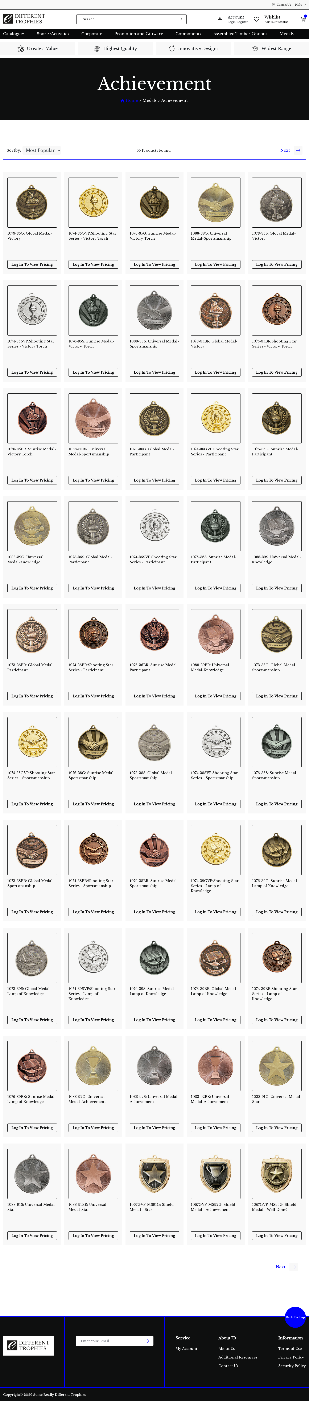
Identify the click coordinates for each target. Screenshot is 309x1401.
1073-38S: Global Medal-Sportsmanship (151, 775)
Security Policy (292, 1366)
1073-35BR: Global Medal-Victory (214, 343)
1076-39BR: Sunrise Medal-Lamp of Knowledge (31, 1099)
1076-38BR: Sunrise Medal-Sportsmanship (154, 883)
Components (188, 34)
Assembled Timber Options (240, 34)
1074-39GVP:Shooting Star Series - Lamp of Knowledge (215, 884)
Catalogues (14, 34)
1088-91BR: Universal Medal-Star (87, 1207)
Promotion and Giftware (138, 34)
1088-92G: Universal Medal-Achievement (87, 1099)
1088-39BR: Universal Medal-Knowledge (210, 667)
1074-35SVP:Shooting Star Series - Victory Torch (30, 343)
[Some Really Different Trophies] (24, 19)
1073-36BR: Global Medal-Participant (30, 667)
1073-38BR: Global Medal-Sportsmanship (30, 883)
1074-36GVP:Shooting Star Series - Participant (215, 451)
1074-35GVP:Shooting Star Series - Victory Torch (92, 235)
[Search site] (180, 19)
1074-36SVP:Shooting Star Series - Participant (153, 559)
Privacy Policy (291, 1357)
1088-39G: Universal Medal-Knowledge (25, 559)
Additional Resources (238, 1357)
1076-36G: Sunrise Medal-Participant (275, 451)
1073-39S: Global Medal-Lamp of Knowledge (29, 991)
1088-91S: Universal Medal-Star (31, 1207)
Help (298, 5)
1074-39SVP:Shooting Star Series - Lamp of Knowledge (92, 992)
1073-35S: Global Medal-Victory (274, 235)
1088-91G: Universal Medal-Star (277, 1099)
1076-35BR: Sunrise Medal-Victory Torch (31, 451)
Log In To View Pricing (32, 264)
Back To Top (295, 1317)
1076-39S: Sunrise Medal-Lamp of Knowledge (152, 991)
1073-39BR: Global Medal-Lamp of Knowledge (214, 991)
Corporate (91, 34)
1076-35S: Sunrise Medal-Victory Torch (91, 343)
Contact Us (284, 4)
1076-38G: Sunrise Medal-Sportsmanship (92, 775)
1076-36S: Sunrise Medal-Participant (213, 559)
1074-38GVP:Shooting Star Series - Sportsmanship (31, 775)
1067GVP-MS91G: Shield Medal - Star (152, 1207)
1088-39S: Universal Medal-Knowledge (276, 559)
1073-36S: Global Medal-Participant (90, 559)
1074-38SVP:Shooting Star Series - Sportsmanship (214, 775)
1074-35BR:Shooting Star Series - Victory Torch (274, 343)
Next (285, 150)
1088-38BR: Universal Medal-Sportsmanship (89, 451)
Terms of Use (290, 1349)
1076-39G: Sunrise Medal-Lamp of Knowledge (275, 883)
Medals (287, 34)
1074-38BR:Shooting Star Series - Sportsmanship (91, 883)
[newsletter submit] (146, 1341)
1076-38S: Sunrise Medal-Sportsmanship (275, 775)
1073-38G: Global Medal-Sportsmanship (274, 667)
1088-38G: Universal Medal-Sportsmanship (211, 235)
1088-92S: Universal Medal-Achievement (154, 1099)
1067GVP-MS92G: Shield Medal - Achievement (213, 1207)
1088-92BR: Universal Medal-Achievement (210, 1099)
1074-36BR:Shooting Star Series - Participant (91, 667)
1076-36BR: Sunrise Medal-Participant (154, 667)
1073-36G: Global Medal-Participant (152, 451)
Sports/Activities (53, 34)
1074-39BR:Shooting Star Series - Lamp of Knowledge (274, 992)
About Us (226, 1349)
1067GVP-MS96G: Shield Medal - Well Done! (274, 1207)
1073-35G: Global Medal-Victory (29, 235)
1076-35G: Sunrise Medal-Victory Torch (153, 235)
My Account (186, 1349)
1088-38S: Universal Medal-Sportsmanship (154, 343)
